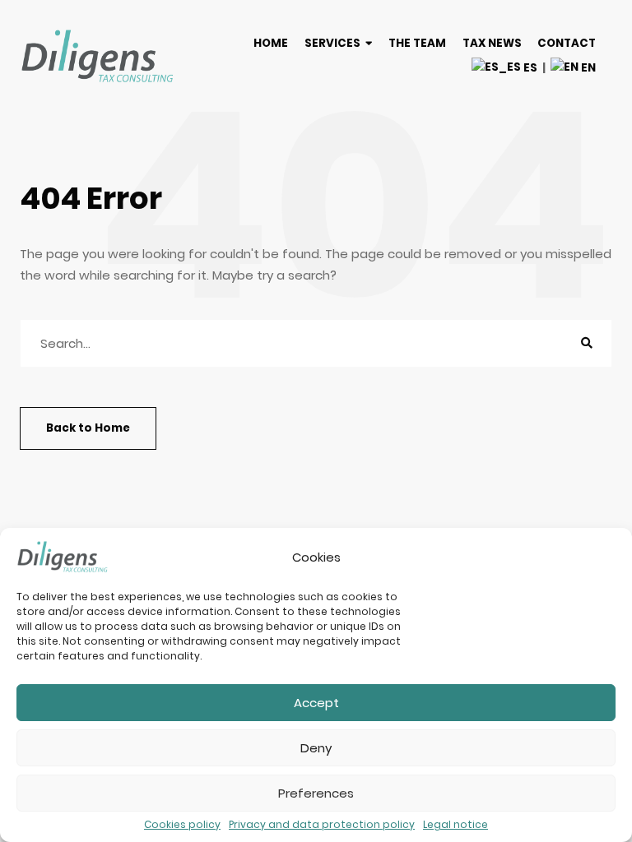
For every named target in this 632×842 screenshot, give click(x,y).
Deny (316, 747)
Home (270, 43)
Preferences (316, 793)
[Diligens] (97, 56)
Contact (566, 43)
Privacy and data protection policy (322, 825)
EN (587, 68)
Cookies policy (182, 825)
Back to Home (88, 428)
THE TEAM (417, 43)
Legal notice (455, 825)
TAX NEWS (492, 43)
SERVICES (332, 43)
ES (529, 68)
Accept (316, 702)
